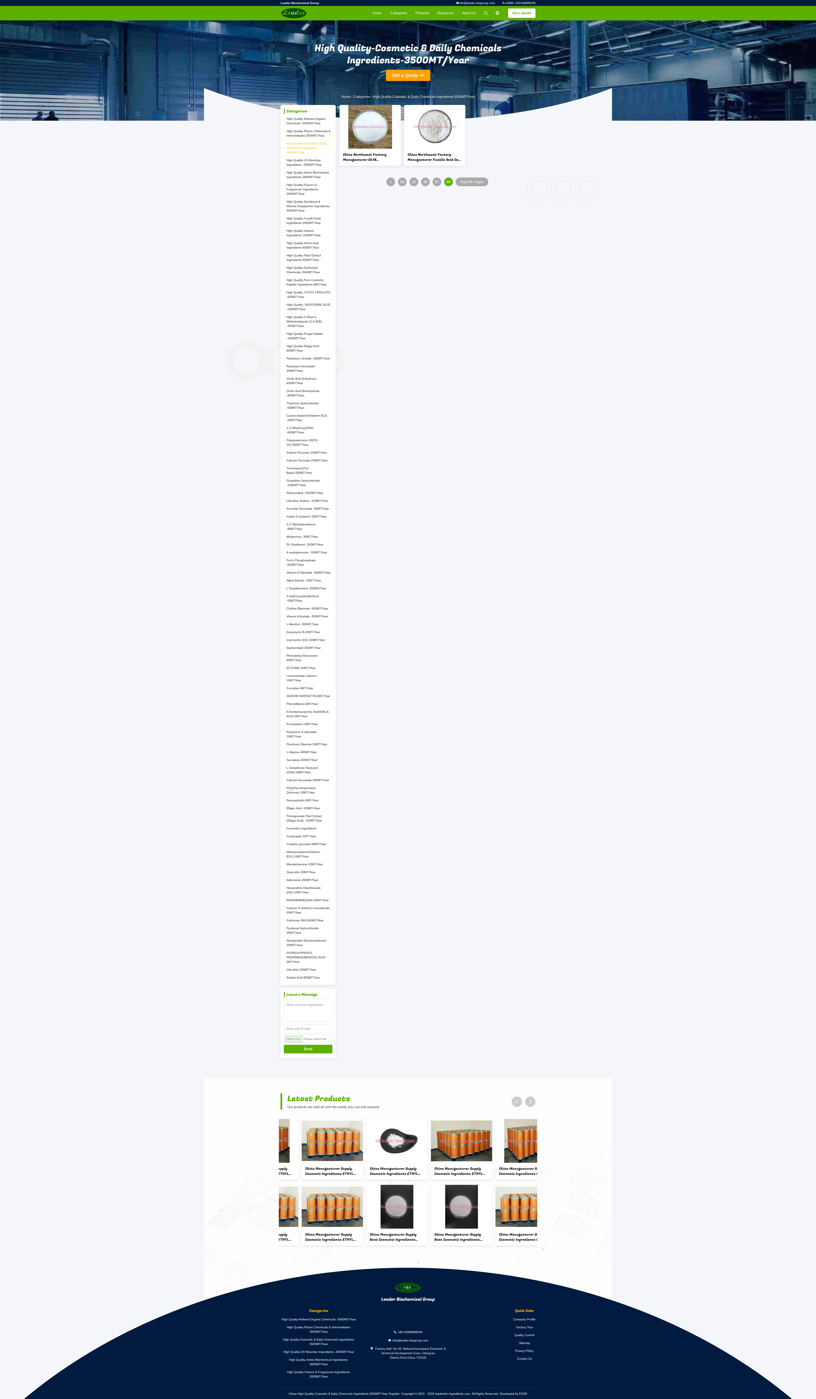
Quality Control (524, 1335)
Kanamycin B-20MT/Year (303, 632)
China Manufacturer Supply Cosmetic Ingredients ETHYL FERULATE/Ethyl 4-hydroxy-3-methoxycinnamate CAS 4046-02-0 (310, 1171)
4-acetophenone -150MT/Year (306, 552)
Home (377, 13)
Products (422, 13)
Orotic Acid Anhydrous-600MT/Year (301, 381)
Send (308, 1049)
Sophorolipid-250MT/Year (303, 647)
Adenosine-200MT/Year (302, 880)
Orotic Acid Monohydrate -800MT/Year (303, 393)
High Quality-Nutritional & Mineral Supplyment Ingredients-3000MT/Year (308, 206)
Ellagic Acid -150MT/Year (303, 808)
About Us (469, 13)
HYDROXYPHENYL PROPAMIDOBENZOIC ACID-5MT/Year (306, 957)
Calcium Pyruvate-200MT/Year (307, 460)
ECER (523, 1393)
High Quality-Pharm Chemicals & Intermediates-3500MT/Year (308, 133)
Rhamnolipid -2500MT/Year (304, 493)
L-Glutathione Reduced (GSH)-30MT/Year (302, 770)
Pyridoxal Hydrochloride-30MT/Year (302, 930)
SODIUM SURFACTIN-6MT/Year (308, 696)
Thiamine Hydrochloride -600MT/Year (302, 405)
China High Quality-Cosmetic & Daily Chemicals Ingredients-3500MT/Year (338, 1393)
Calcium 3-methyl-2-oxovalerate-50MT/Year (308, 910)
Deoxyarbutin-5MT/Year (302, 800)
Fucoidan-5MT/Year (299, 688)
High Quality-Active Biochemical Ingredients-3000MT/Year (307, 175)
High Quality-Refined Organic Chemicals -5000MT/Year (306, 121)
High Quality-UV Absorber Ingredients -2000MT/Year (304, 162)
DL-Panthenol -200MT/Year (304, 544)
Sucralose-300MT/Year (301, 760)
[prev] (517, 1101)
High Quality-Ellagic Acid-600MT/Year (303, 348)
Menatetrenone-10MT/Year (304, 864)
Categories (398, 13)
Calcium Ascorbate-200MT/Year (307, 780)
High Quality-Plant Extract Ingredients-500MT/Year (303, 258)
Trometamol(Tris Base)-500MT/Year (299, 470)
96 (426, 182)
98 (448, 182)
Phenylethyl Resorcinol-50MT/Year (302, 658)
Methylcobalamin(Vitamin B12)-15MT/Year (303, 854)
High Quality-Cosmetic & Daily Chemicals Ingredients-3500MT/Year (306, 148)
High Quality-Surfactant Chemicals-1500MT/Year (303, 270)
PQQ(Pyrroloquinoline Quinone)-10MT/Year (301, 790)
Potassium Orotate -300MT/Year (308, 358)
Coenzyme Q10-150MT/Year (305, 640)
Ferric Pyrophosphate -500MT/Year (301, 562)
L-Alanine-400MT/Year (301, 752)
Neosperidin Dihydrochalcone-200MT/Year (306, 943)
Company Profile (524, 1319)
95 (414, 182)
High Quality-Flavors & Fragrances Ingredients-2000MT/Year (302, 189)
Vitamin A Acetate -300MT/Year (307, 616)
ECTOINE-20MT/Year (301, 668)
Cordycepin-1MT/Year (301, 836)
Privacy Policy (524, 1350)
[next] (530, 1101)
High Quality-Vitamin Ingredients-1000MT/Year (303, 233)
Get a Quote (521, 13)
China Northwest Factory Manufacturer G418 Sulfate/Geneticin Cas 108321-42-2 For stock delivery (369, 157)
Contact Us (524, 1358)
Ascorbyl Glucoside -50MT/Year (307, 508)
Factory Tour (524, 1327)
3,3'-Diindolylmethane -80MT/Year (301, 526)
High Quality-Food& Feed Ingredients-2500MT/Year (303, 221)
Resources (445, 13)
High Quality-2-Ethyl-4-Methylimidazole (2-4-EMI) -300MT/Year (304, 321)
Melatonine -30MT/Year (302, 536)
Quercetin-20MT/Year (301, 872)
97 (437, 182)
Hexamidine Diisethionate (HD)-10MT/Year (303, 890)
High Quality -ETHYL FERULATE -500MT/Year (308, 294)
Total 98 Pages (472, 182)
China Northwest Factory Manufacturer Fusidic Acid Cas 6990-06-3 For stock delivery (434, 157)
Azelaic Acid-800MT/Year (303, 977)
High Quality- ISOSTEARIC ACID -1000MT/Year (308, 307)
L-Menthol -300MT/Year (302, 624)
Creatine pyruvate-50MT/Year (306, 844)
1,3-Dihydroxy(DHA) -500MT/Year (299, 430)
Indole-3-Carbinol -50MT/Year (306, 516)
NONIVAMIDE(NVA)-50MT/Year (307, 900)
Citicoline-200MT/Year (301, 969)
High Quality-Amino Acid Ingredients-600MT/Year (302, 245)
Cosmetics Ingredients (301, 828)
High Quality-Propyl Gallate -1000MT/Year (304, 336)
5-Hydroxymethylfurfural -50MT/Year (302, 598)
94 (402, 182)
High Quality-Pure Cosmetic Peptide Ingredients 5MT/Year (306, 282)
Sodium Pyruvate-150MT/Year (306, 452)
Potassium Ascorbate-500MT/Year (301, 368)
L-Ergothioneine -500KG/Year (306, 588)
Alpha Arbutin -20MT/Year (303, 580)
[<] (390, 182)
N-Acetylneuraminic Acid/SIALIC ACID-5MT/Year (307, 714)
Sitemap (524, 1343)
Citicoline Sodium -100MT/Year (307, 500)
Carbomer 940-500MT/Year (305, 920)
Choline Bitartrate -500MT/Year (307, 608)
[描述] (497, 13)
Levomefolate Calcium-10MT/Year (301, 678)
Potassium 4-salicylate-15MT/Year (301, 734)
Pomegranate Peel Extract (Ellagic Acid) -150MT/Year (304, 818)
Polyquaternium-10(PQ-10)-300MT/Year (302, 442)
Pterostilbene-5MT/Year (302, 704)
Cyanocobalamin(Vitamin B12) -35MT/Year (306, 418)
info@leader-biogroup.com (477, 3)
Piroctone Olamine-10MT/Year (306, 744)
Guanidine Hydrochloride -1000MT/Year (303, 483)
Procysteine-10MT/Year (302, 724)
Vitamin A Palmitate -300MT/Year (308, 572)
